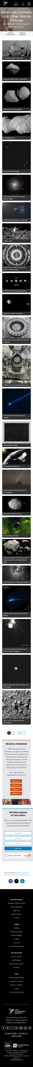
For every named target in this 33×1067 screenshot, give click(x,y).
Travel (16, 989)
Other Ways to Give (16, 992)
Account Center (11, 1033)
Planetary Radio (16, 932)
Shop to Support (16, 985)
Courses (16, 943)
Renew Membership (16, 978)
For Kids (16, 918)
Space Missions (16, 907)
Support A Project (16, 981)
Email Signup (16, 960)
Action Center (16, 956)
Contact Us (22, 1033)
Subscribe (18, 848)
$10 (16, 785)
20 (19, 733)
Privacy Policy (28, 852)
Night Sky (16, 911)
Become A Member (17, 964)
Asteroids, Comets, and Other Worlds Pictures (16, 874)
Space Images (16, 935)
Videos (16, 939)
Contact (16, 967)
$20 (16, 789)
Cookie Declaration (16, 1059)
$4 (16, 781)
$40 (16, 793)
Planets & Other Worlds (16, 903)
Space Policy (16, 914)
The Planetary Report (16, 946)
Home (18, 873)
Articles (16, 928)
